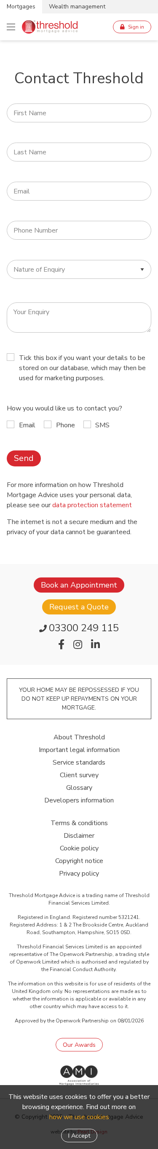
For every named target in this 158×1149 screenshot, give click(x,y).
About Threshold (79, 737)
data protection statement (92, 505)
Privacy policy (79, 873)
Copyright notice (79, 861)
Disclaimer (79, 835)
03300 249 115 (84, 628)
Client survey (79, 775)
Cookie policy (79, 848)
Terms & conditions (79, 823)
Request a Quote (79, 607)
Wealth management (77, 7)
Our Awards (79, 1044)
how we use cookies (79, 1117)
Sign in (136, 27)
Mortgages (21, 7)
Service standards (79, 762)
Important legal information (79, 750)
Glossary (79, 787)
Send (24, 458)
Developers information (79, 800)
